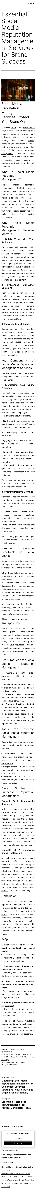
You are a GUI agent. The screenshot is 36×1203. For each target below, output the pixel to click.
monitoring (6, 191)
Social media (15, 150)
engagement (18, 472)
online (31, 140)
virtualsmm (8, 1052)
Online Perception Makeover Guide (15, 1174)
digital (13, 127)
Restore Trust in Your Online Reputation (17, 1180)
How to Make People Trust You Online (16, 1177)
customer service (23, 845)
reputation (20, 144)
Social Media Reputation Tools (12, 1057)
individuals (6, 137)
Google (17, 421)
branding (14, 1034)
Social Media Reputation (22, 1054)
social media (29, 127)
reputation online (9, 724)
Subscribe (18, 1143)
